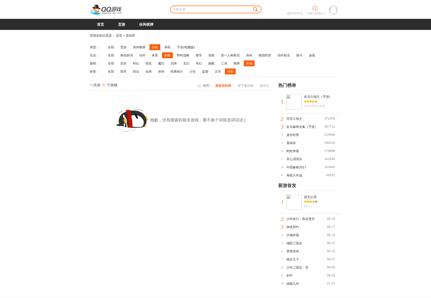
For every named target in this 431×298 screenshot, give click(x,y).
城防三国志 (294, 243)
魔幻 (161, 63)
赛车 (199, 55)
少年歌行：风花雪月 (300, 219)
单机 (167, 47)
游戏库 (130, 35)
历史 (123, 63)
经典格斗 (177, 71)
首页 (100, 24)
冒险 (211, 55)
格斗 (299, 55)
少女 (192, 71)
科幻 (136, 63)
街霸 (230, 71)
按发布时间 (223, 85)
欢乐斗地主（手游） (318, 96)
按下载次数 (245, 85)
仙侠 (148, 71)
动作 (142, 55)
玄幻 (186, 63)
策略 (167, 55)
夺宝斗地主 (294, 118)
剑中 (289, 275)
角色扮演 (126, 55)
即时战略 (183, 55)
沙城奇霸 (292, 235)
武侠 (174, 63)
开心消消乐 (294, 159)
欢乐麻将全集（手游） (302, 127)
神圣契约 (292, 227)
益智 (205, 71)
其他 (249, 63)
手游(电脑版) (186, 47)
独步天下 (292, 259)
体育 (155, 55)
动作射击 (283, 55)
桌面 (312, 55)
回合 (136, 71)
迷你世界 (292, 135)
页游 (121, 24)
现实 (148, 63)
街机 (155, 47)
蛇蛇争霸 (292, 151)
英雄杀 (291, 143)
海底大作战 (294, 175)
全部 (111, 47)
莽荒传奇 (292, 251)
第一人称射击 (230, 55)
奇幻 (199, 63)
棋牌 (236, 63)
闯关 (123, 71)
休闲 (249, 55)
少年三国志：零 (297, 267)
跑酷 (211, 63)
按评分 (264, 85)
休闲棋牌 (146, 24)
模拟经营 (265, 55)
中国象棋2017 (296, 167)
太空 (218, 71)
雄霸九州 (292, 283)
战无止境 (310, 197)
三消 (224, 63)
